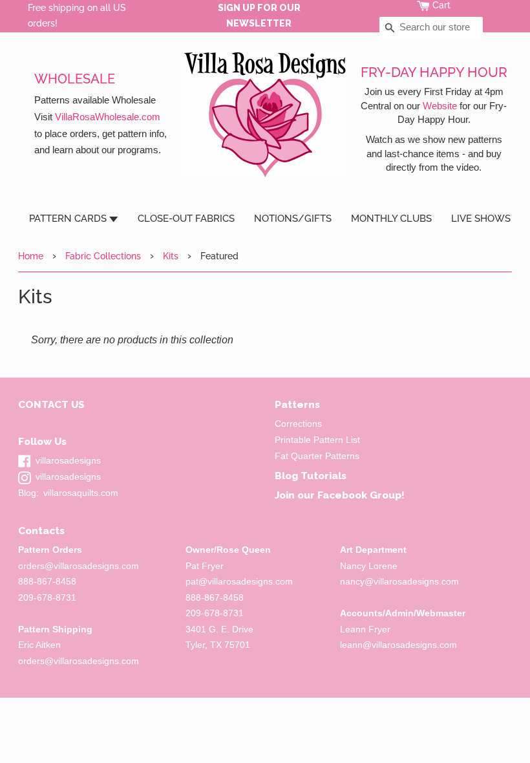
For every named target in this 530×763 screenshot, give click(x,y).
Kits (170, 255)
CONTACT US (51, 404)
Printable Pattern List (317, 440)
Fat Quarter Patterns (317, 456)
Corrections (298, 424)
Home (30, 255)
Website (440, 105)
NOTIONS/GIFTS (293, 218)
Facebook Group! (361, 495)
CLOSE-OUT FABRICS (186, 218)
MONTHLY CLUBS (391, 218)
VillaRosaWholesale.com (107, 116)
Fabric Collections (103, 255)
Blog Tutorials (310, 475)
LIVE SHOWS (481, 218)
